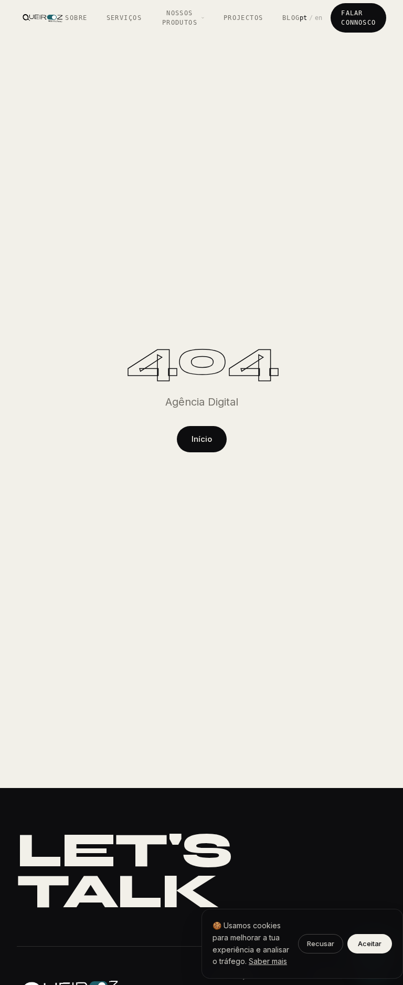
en (318, 18)
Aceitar (369, 943)
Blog (291, 18)
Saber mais (268, 961)
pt (303, 18)
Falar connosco (358, 17)
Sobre (76, 18)
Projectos (243, 18)
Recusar (320, 943)
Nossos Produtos (180, 17)
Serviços (124, 18)
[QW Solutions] (41, 17)
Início (202, 439)
